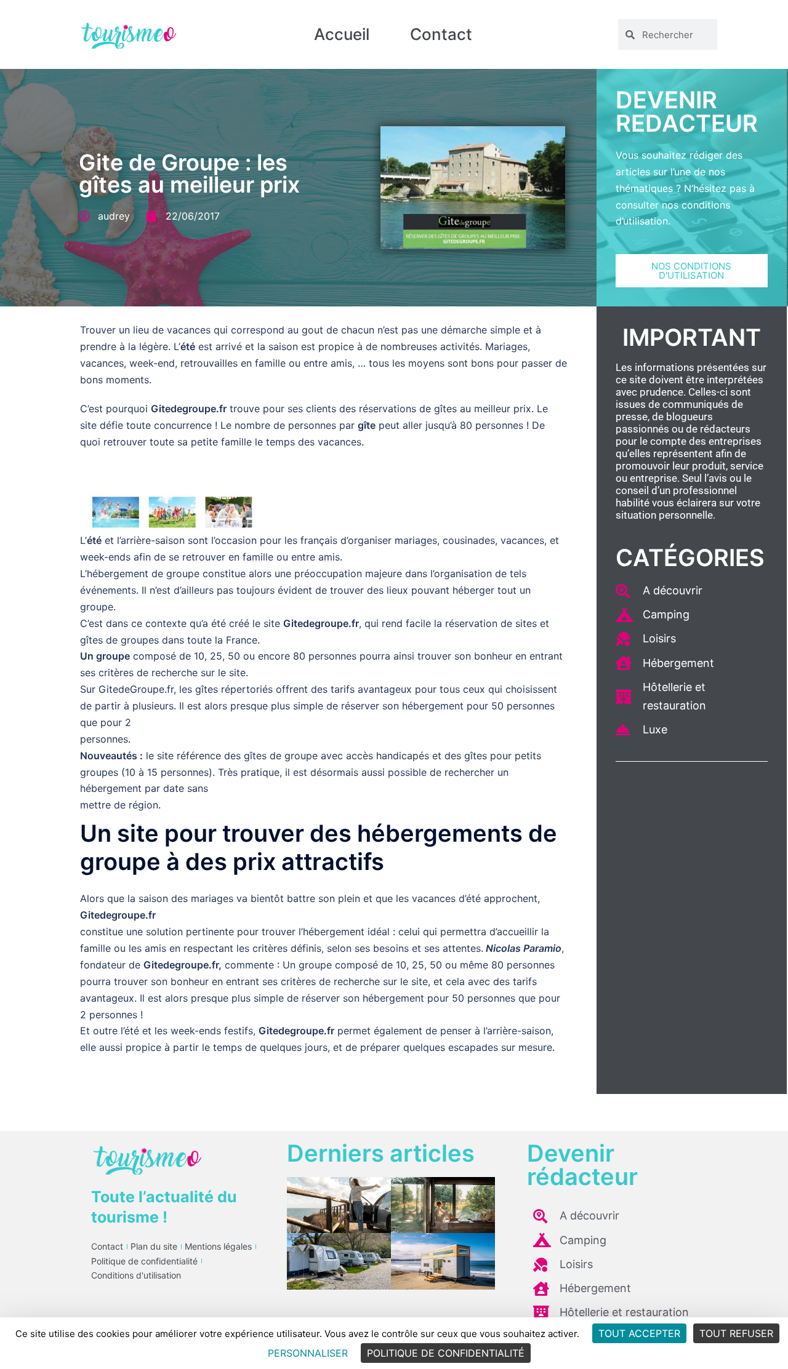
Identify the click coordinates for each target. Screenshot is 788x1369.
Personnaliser (308, 1353)
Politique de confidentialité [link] (446, 1353)
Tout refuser (736, 1333)
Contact (441, 34)
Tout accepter (639, 1333)
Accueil (341, 34)
